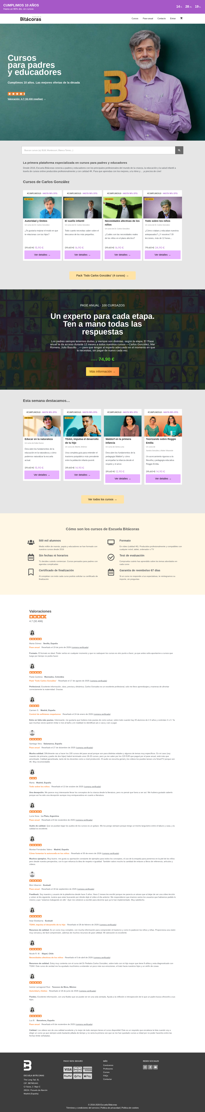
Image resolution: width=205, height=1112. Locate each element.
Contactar (107, 1079)
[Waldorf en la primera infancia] (123, 426)
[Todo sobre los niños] (162, 207)
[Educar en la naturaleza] (42, 426)
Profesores (108, 1069)
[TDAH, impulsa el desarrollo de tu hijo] (82, 426)
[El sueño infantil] (82, 207)
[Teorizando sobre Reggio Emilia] (163, 426)
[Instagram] (145, 1067)
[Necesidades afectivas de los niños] (122, 207)
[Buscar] (179, 150)
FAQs (105, 1076)
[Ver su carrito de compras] (181, 18)
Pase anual (148, 18)
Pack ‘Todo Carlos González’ (42, 681)
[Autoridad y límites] (42, 207)
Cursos (135, 18)
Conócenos (108, 1065)
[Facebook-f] (150, 1067)
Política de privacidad (110, 1108)
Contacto (161, 18)
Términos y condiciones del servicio (82, 1108)
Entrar (173, 18)
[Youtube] (155, 1067)
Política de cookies (130, 1108)
